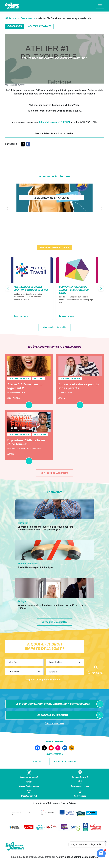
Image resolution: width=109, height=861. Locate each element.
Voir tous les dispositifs (54, 327)
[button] (8, 208)
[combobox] (65, 671)
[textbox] (66, 671)
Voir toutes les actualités (55, 622)
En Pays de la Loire (65, 761)
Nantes (37, 761)
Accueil (12, 18)
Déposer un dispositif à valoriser (43, 679)
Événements (28, 18)
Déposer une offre (54, 723)
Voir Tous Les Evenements (54, 472)
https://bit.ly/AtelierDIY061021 (54, 122)
